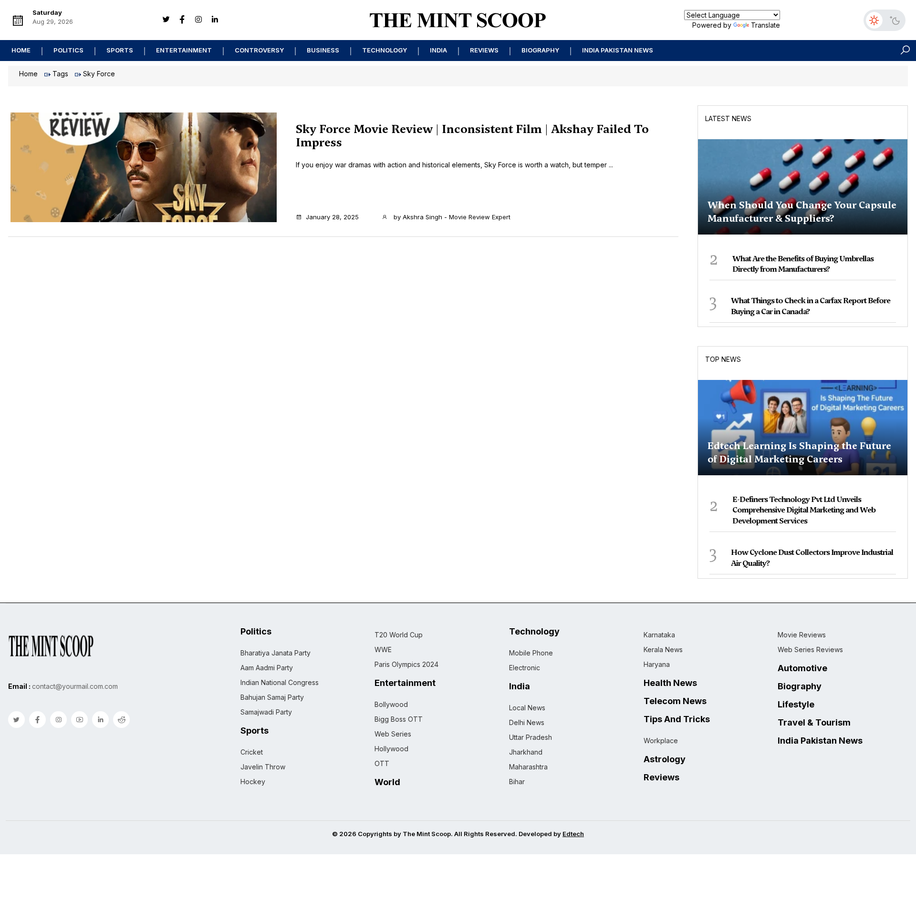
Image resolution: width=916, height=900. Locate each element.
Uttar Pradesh (530, 737)
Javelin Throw (262, 767)
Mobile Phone (531, 653)
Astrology (665, 759)
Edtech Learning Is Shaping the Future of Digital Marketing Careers (799, 452)
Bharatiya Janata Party (275, 653)
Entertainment (184, 50)
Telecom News (675, 701)
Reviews (484, 50)
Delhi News (526, 722)
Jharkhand (525, 752)
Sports (119, 50)
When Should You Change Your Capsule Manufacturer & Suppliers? (802, 211)
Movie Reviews (802, 635)
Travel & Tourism (814, 722)
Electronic (524, 668)
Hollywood (391, 749)
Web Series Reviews (810, 649)
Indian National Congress (279, 682)
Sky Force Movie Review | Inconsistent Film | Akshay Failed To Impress (472, 136)
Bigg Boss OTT (399, 719)
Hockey (252, 781)
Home (21, 50)
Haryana (657, 664)
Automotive (802, 668)
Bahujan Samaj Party (272, 697)
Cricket (251, 752)
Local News (527, 708)
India (438, 50)
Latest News (728, 118)
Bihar (517, 781)
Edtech (573, 834)
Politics (68, 50)
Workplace (661, 740)
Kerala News (663, 649)
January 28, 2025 (332, 217)
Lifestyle (796, 704)
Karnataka (659, 635)
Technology (384, 50)
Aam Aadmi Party (266, 668)
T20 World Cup (399, 635)
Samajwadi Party (266, 712)
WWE (383, 649)
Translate (765, 25)
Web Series (393, 734)
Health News (670, 683)
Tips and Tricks (677, 719)
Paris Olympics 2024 (406, 664)
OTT (382, 763)
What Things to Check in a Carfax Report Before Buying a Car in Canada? (810, 306)
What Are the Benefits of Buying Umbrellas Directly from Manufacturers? (803, 264)
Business (323, 50)
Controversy (259, 50)
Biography (540, 50)
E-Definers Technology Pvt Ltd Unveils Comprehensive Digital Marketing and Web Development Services (803, 510)
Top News (723, 359)
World (387, 782)
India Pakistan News (617, 50)
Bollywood (391, 704)
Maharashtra (528, 767)
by (451, 217)
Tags (60, 74)
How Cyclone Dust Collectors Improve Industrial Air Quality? (812, 557)
